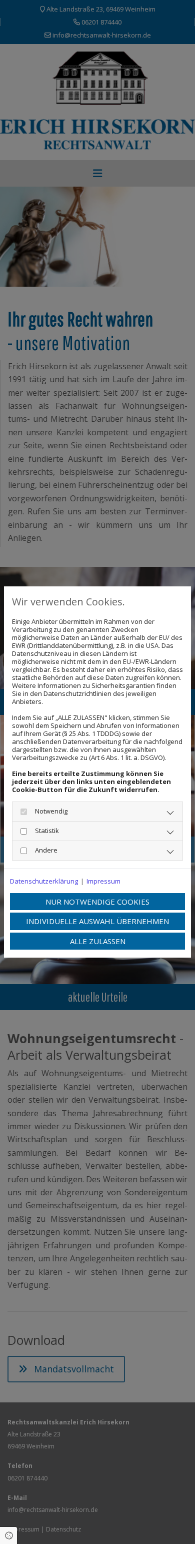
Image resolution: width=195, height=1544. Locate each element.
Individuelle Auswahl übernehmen (97, 921)
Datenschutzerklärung (44, 881)
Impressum (103, 881)
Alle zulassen (98, 941)
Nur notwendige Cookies (98, 902)
